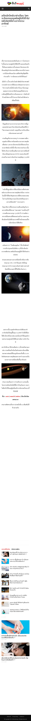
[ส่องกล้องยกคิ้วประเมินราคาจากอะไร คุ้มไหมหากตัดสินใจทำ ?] (5, 554)
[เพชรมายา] (15, 3)
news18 (12, 396)
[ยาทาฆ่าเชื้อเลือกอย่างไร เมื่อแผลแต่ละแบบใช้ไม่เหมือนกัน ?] (5, 561)
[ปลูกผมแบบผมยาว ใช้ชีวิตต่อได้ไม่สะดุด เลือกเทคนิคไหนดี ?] (5, 611)
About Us (9, 716)
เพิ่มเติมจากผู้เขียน (15, 549)
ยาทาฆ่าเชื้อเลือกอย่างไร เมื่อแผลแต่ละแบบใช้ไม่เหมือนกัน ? (14, 637)
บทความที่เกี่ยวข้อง (6, 549)
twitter (18, 396)
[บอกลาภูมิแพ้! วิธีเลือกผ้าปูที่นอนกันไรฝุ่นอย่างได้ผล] (5, 604)
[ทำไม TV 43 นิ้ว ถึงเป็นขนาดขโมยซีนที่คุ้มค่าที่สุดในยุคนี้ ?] (5, 575)
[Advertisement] (15, 43)
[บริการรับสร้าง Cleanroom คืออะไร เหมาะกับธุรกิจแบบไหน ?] (5, 568)
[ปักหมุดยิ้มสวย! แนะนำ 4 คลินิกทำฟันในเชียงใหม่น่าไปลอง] (5, 597)
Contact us (22, 716)
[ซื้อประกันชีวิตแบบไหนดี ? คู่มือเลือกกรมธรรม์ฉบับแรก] (5, 582)
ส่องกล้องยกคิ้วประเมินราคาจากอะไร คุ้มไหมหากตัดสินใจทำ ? (15, 659)
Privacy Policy (15, 716)
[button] (29, 9)
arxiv (7, 396)
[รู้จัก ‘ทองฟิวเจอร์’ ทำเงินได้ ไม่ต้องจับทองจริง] (5, 590)
